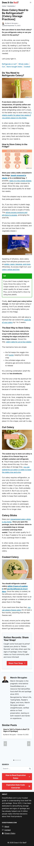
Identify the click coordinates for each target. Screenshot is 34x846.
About (6, 826)
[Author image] (3, 23)
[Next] (28, 743)
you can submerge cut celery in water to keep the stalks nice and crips (16, 469)
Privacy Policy (9, 833)
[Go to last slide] (5, 743)
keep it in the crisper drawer (20, 181)
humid (11, 355)
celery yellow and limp (10, 269)
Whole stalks (23, 64)
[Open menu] (30, 2)
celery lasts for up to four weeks (18, 342)
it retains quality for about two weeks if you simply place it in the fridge (16, 115)
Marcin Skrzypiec (12, 23)
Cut (3, 67)
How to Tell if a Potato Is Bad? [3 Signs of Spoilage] (16, 730)
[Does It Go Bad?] (10, 2)
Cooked (27, 67)
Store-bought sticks (14, 67)
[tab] (13, 760)
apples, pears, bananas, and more (17, 264)
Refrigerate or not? (9, 64)
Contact (7, 830)
